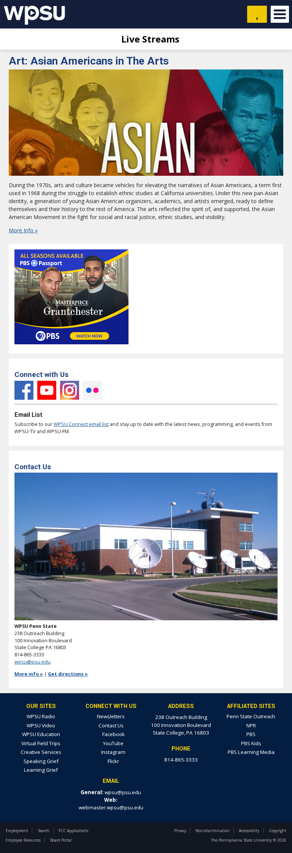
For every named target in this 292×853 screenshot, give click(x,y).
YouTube (46, 390)
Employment (17, 830)
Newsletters (111, 716)
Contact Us (111, 725)
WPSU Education (41, 734)
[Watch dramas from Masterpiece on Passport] (71, 346)
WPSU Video (41, 725)
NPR (251, 725)
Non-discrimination (212, 830)
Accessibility (249, 830)
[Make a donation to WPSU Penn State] (257, 14)
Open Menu (280, 14)
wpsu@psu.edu (32, 662)
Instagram (69, 390)
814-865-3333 (181, 759)
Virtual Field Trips (40, 743)
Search (43, 830)
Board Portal (60, 840)
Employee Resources (23, 840)
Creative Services (41, 752)
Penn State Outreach (251, 716)
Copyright (277, 830)
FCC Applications (73, 830)
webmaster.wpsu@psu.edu (111, 807)
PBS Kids (251, 743)
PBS (251, 734)
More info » (28, 674)
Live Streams (149, 39)
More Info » (23, 230)
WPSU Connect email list (81, 424)
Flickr (92, 390)
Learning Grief (41, 769)
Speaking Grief (41, 761)
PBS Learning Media (251, 752)
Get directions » (68, 674)
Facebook (23, 390)
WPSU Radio (41, 716)
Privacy (180, 830)
